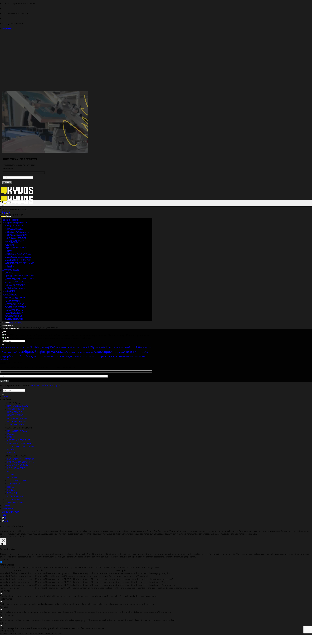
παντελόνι (55, 356)
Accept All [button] (19, 536)
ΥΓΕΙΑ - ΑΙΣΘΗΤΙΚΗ (13, 319)
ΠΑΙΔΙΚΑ (6, 291)
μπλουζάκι (30, 356)
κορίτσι (119, 352)
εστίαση (80, 352)
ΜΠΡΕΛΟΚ (9, 282)
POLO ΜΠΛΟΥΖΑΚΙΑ (16, 285)
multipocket (83, 347)
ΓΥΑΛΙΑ (10, 434)
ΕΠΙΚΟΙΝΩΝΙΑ (7, 325)
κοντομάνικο (106, 351)
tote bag (126, 347)
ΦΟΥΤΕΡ (8, 266)
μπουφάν (41, 357)
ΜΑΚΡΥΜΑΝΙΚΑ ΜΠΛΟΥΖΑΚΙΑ (20, 278)
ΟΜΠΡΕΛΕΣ (10, 285)
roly (91, 347)
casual (22, 347)
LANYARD (9, 273)
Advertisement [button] (7, 615)
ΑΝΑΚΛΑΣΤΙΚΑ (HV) (15, 424)
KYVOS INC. (6, 505)
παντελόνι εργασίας (67, 357)
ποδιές (91, 356)
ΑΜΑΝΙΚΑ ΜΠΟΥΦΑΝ (14, 238)
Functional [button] (5, 590)
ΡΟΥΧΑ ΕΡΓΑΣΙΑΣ (9, 294)
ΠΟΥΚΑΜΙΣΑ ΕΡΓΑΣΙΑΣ (15, 316)
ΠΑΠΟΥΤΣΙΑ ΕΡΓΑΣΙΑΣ (17, 247)
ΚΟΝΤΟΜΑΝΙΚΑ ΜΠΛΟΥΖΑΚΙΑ (20, 275)
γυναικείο (59, 351)
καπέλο (94, 352)
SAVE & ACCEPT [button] (7, 631)
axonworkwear (12, 347)
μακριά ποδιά (142, 352)
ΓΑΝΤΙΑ (10, 449)
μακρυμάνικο (7, 356)
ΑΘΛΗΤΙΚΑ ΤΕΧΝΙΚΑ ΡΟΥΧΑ (17, 232)
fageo (40, 347)
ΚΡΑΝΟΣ (11, 452)
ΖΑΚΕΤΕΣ (11, 291)
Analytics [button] (4, 607)
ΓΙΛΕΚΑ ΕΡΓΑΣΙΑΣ (12, 301)
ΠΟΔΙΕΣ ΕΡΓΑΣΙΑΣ (12, 313)
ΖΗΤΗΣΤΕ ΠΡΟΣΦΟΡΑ (10, 512)
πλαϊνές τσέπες (81, 356)
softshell (97, 347)
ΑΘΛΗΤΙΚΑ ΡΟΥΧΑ (15, 496)
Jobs (4, 515)
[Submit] (3, 205)
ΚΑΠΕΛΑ (8, 251)
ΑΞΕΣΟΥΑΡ (9, 245)
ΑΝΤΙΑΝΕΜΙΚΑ (11, 241)
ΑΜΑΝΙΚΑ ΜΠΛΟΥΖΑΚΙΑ (18, 281)
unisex (134, 346)
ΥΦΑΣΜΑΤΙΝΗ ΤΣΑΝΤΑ (15, 288)
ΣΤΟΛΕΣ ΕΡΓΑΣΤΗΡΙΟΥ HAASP (20, 263)
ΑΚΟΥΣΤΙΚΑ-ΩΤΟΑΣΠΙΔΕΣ (18, 440)
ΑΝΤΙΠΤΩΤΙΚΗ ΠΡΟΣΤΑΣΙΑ (19, 260)
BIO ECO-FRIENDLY (10, 220)
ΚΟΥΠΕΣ (8, 276)
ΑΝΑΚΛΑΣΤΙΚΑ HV (13, 298)
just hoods (63, 347)
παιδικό (47, 357)
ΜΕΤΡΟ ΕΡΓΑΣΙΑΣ (12, 279)
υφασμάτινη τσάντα (132, 356)
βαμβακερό (43, 352)
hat (57, 347)
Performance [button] (6, 599)
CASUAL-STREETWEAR (12, 223)
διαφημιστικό (71, 352)
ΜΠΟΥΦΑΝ (10, 260)
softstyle (104, 347)
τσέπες (121, 357)
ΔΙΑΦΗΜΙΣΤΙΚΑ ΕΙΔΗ (11, 269)
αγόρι (142, 347)
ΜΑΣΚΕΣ (11, 437)
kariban (72, 347)
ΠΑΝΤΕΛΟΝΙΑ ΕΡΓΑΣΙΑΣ (15, 307)
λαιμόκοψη (129, 352)
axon (2, 347)
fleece (46, 347)
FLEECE (8, 226)
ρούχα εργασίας (106, 356)
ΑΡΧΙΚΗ (5, 397)
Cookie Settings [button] (7, 536)
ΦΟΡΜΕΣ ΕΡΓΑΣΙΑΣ (15, 225)
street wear (117, 347)
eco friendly (31, 347)
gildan (51, 347)
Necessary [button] (5, 559)
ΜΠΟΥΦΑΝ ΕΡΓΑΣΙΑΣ (14, 304)
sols (110, 347)
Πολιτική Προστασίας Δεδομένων (46, 385)
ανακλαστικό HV (12, 352)
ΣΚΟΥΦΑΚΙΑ (10, 263)
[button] (6, 29)
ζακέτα (87, 352)
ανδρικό (27, 351)
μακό (18, 356)
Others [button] (3, 623)
